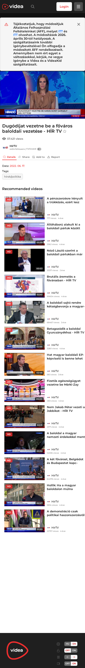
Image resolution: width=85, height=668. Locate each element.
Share (26, 157)
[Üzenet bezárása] (78, 24)
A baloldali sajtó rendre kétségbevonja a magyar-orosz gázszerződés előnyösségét (66, 308)
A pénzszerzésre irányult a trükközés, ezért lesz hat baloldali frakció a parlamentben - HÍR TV (65, 204)
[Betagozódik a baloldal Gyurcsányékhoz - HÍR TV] (24, 338)
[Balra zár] (67, 657)
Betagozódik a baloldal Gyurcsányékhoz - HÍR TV (65, 330)
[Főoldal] (12, 6)
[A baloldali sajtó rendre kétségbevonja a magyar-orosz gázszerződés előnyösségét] (24, 312)
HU (67, 643)
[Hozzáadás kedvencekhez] (64, 131)
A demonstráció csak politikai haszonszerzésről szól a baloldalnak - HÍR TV (66, 516)
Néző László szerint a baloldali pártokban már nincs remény (64, 254)
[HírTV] (5, 147)
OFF (67, 663)
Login (64, 7)
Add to (40, 157)
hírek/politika (12, 176)
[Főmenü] (78, 6)
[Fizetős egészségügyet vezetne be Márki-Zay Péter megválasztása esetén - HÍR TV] (24, 390)
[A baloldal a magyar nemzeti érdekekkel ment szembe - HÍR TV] (24, 442)
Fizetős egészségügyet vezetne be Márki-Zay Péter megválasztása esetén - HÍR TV (64, 386)
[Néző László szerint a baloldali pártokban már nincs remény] (24, 260)
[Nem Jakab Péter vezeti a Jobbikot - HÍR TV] (24, 416)
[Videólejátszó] (42, 95)
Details (11, 157)
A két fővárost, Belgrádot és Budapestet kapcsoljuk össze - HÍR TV (65, 462)
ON (74, 650)
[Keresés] (31, 6)
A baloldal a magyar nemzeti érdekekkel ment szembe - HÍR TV (66, 436)
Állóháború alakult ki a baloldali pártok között (63, 226)
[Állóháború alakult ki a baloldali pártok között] (24, 234)
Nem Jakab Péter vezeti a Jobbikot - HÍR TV (66, 408)
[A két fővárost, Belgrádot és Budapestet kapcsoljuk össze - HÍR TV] (24, 468)
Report (55, 157)
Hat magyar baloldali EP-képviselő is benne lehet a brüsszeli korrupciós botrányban (65, 360)
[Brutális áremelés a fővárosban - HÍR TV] (24, 286)
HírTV (13, 146)
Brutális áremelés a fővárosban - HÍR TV (61, 278)
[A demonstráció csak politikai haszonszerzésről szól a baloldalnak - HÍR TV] (24, 520)
